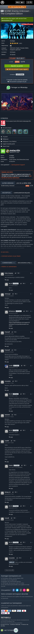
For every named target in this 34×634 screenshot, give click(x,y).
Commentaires (8, 263)
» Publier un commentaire (9, 266)
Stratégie (12, 41)
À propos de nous (5, 624)
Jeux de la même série (24, 183)
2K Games (12, 54)
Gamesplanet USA (7, 20)
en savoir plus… (5, 252)
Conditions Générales (15, 624)
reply (7, 280)
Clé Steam (12, 52)
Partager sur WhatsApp (18, 87)
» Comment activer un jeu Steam (10, 256)
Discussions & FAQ (25, 263)
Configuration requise (22, 193)
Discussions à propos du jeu (17, 81)
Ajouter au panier (17, 66)
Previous (2, 102)
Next (32, 102)
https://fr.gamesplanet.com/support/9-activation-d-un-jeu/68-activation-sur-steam (19, 324)
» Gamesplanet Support (18, 165)
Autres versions (8, 183)
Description (6, 193)
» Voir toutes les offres (17, 7)
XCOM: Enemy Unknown (7, 185)
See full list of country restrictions (16, 177)
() (18, 2)
